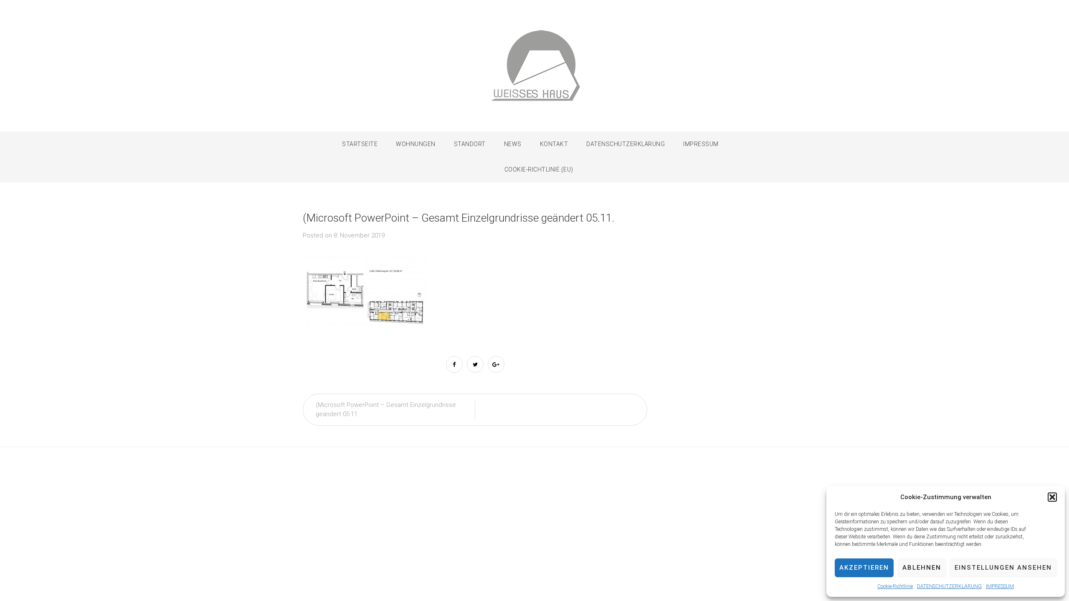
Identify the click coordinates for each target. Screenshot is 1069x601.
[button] (1052, 497)
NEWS (513, 144)
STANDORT (470, 144)
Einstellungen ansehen (1003, 567)
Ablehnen (921, 567)
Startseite (359, 144)
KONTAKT (554, 144)
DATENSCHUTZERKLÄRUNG (949, 586)
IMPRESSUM (1000, 586)
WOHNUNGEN (416, 144)
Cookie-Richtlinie (895, 586)
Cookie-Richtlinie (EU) (538, 169)
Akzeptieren (864, 567)
